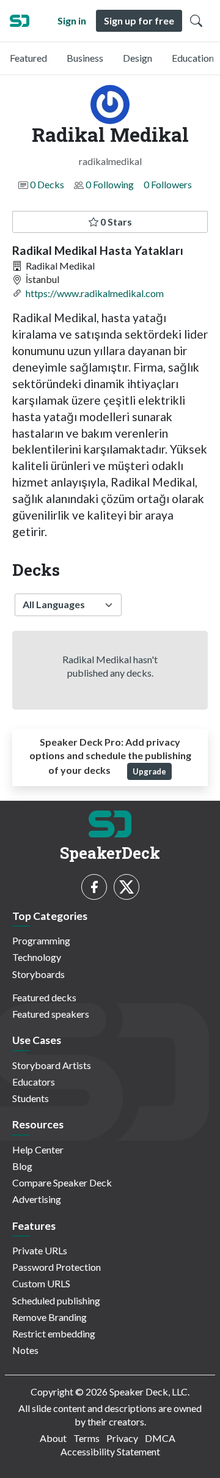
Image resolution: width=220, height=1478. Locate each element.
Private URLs (39, 1250)
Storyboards (38, 974)
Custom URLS (41, 1283)
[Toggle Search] (196, 21)
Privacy (122, 1438)
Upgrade (149, 771)
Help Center (38, 1149)
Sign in (71, 20)
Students (30, 1098)
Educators (33, 1081)
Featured (28, 58)
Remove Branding (49, 1317)
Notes (25, 1350)
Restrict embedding (53, 1333)
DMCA (160, 1438)
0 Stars (115, 221)
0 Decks (47, 184)
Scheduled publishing (56, 1300)
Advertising (36, 1199)
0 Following (110, 184)
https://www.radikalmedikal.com (95, 293)
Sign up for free (139, 20)
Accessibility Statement (110, 1451)
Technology (36, 957)
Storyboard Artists (51, 1065)
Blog (22, 1166)
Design (137, 58)
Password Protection (56, 1267)
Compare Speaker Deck (62, 1182)
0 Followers (168, 184)
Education (193, 58)
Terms (86, 1438)
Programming (41, 940)
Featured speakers (50, 1014)
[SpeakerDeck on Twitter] (126, 887)
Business (85, 58)
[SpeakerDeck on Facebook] (94, 887)
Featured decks (44, 997)
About (53, 1438)
